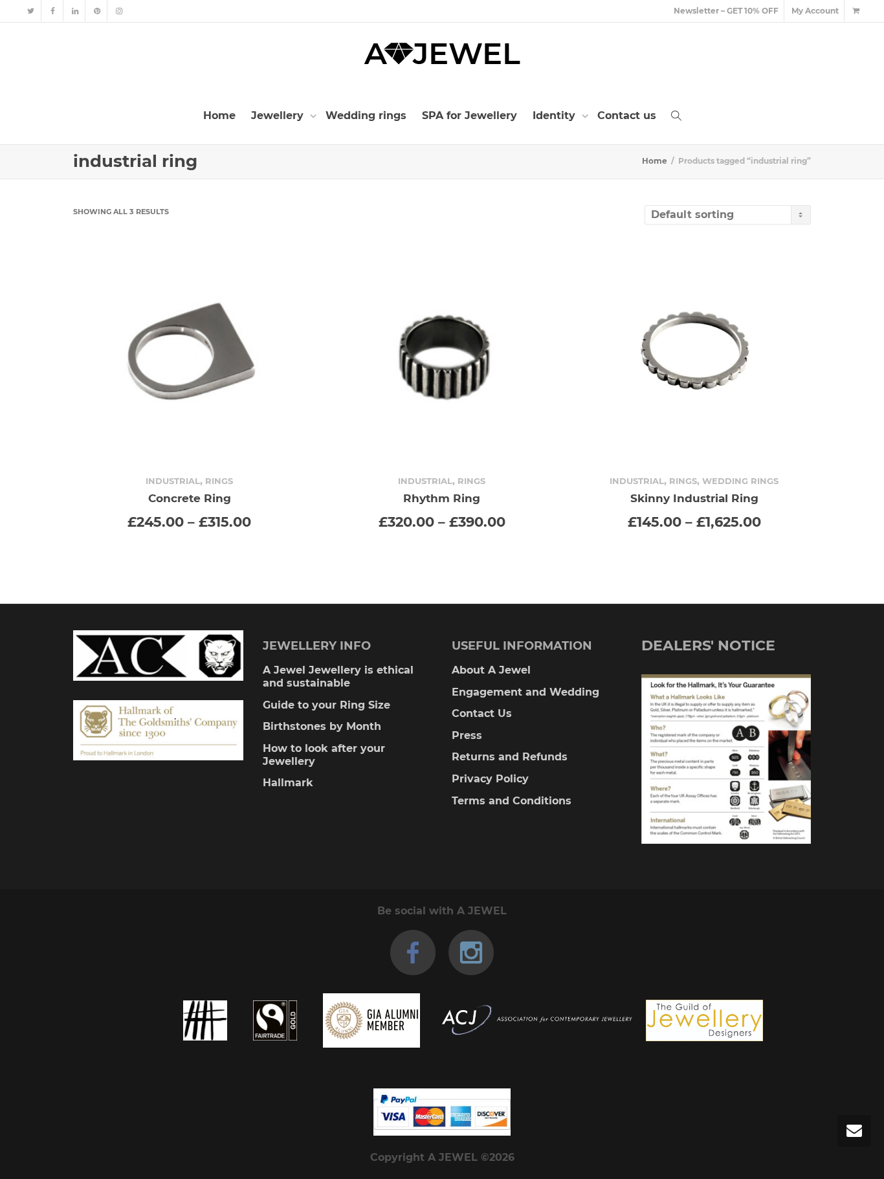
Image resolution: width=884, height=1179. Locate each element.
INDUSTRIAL (173, 481)
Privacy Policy (490, 779)
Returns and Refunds (510, 757)
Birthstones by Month (322, 726)
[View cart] (855, 10)
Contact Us (482, 713)
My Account (815, 11)
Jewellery (279, 115)
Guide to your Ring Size (326, 705)
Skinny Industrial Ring (694, 498)
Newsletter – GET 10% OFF (726, 11)
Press (467, 735)
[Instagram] (118, 10)
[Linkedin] (74, 10)
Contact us (626, 115)
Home (219, 115)
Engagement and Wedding (525, 692)
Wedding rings (366, 115)
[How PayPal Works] (442, 1112)
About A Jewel (491, 670)
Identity (556, 115)
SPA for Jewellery (469, 115)
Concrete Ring (189, 498)
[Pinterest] (96, 10)
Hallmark (288, 783)
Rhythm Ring (441, 498)
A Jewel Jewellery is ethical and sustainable (338, 676)
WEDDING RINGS (740, 481)
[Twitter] (30, 10)
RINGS (219, 481)
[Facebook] (52, 10)
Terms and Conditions (511, 801)
